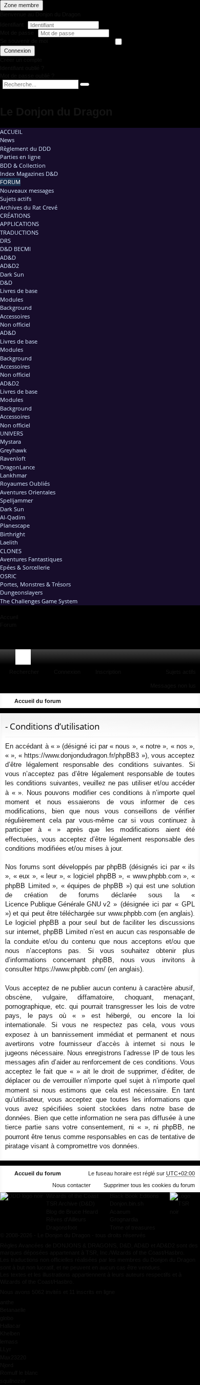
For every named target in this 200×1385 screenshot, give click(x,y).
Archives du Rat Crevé (28, 207)
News (7, 140)
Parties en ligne (20, 157)
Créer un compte (21, 60)
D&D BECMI (15, 249)
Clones (11, 551)
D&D (6, 282)
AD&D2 (9, 265)
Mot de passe (17, 33)
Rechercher (24, 672)
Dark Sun (12, 274)
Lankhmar (13, 475)
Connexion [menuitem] (179, 659)
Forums (25, 659)
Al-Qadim (12, 517)
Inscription (108, 672)
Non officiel (15, 324)
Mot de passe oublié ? (27, 76)
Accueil (11, 131)
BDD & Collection (23, 165)
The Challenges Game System (38, 601)
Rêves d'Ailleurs (66, 1219)
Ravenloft (13, 458)
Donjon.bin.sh (127, 1203)
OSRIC (8, 576)
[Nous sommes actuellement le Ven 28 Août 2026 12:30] (177, 701)
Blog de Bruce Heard (72, 1212)
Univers (11, 433)
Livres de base (18, 290)
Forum (10, 182)
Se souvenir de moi (24, 41)
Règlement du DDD (25, 148)
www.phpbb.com (132, 913)
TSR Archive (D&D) (70, 1203)
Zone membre (21, 5)
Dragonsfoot (61, 1227)
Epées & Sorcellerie (25, 567)
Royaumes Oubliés (25, 483)
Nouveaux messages (27, 190)
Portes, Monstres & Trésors (35, 584)
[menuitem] (163, 657)
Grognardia (124, 1219)
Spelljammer (16, 500)
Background (16, 307)
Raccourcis (9, 659)
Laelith (9, 542)
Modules (11, 299)
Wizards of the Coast (72, 1196)
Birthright (12, 534)
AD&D (8, 257)
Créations (15, 215)
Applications (19, 224)
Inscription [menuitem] (194, 659)
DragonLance (17, 467)
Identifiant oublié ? (22, 68)
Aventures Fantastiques (31, 559)
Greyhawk (13, 450)
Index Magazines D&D (29, 173)
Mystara (10, 441)
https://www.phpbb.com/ (70, 969)
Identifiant (12, 24)
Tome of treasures (132, 1227)
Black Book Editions (134, 1196)
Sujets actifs (15, 198)
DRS (5, 240)
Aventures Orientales (27, 492)
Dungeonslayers (21, 592)
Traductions (19, 232)
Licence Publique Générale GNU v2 (57, 904)
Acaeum (120, 1212)
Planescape (15, 525)
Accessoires (15, 316)
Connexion (17, 51)
